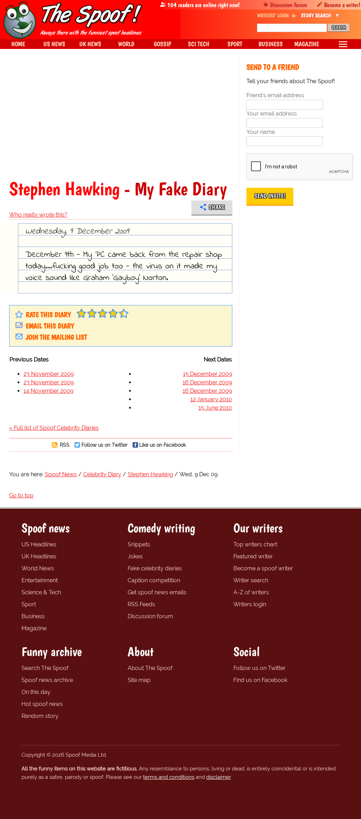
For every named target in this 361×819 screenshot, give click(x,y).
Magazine (34, 628)
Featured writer (253, 556)
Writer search (250, 580)
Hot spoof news (42, 704)
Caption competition (154, 580)
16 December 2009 (207, 382)
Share (217, 207)
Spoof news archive (47, 680)
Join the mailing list (56, 337)
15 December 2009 (207, 374)
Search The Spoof (45, 668)
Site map (139, 680)
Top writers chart (255, 544)
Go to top (21, 495)
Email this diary (50, 326)
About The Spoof (150, 668)
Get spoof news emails (157, 592)
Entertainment (40, 580)
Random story (40, 716)
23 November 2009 (49, 374)
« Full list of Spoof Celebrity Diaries (54, 427)
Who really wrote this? (38, 214)
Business (33, 616)
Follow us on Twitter (104, 445)
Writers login (249, 604)
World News (38, 568)
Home (18, 44)
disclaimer (218, 777)
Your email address (271, 113)
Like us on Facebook (162, 445)
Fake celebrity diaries (155, 568)
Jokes (135, 556)
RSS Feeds (141, 604)
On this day (36, 692)
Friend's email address (275, 95)
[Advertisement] (120, 117)
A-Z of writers (251, 592)
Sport (29, 604)
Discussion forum (288, 4)
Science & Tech (41, 592)
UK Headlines (39, 556)
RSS (64, 445)
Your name (260, 132)
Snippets (139, 544)
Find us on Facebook (260, 680)
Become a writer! (342, 4)
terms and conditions (168, 777)
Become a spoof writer (263, 568)
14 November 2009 (48, 390)
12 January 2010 (211, 399)
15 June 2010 (215, 407)
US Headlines (39, 544)
